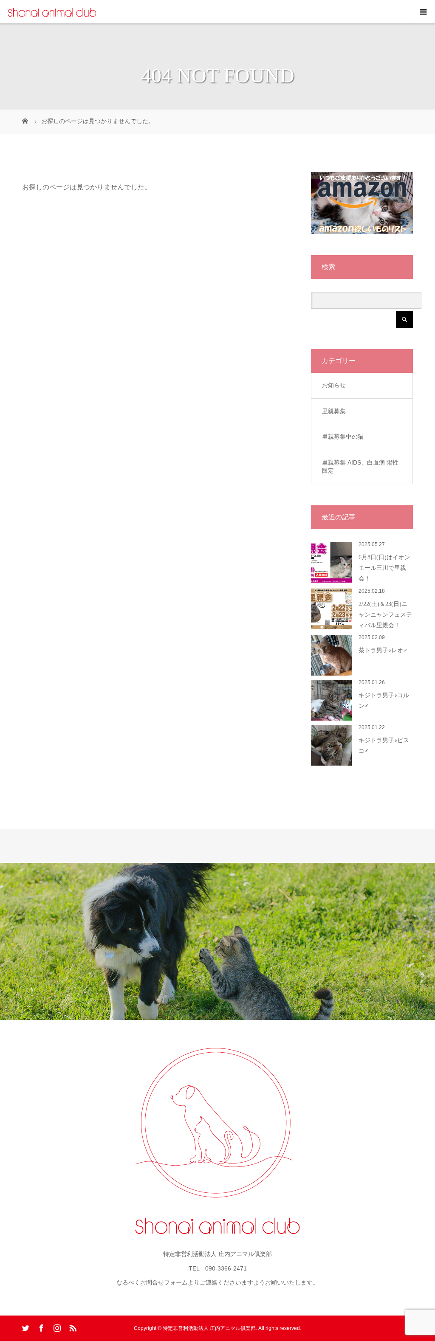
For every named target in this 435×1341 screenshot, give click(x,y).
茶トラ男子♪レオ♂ (383, 650)
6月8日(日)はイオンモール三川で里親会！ (384, 568)
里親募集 (334, 411)
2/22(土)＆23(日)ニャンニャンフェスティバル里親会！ (385, 614)
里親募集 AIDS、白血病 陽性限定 (360, 466)
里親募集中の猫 (343, 436)
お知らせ (334, 385)
